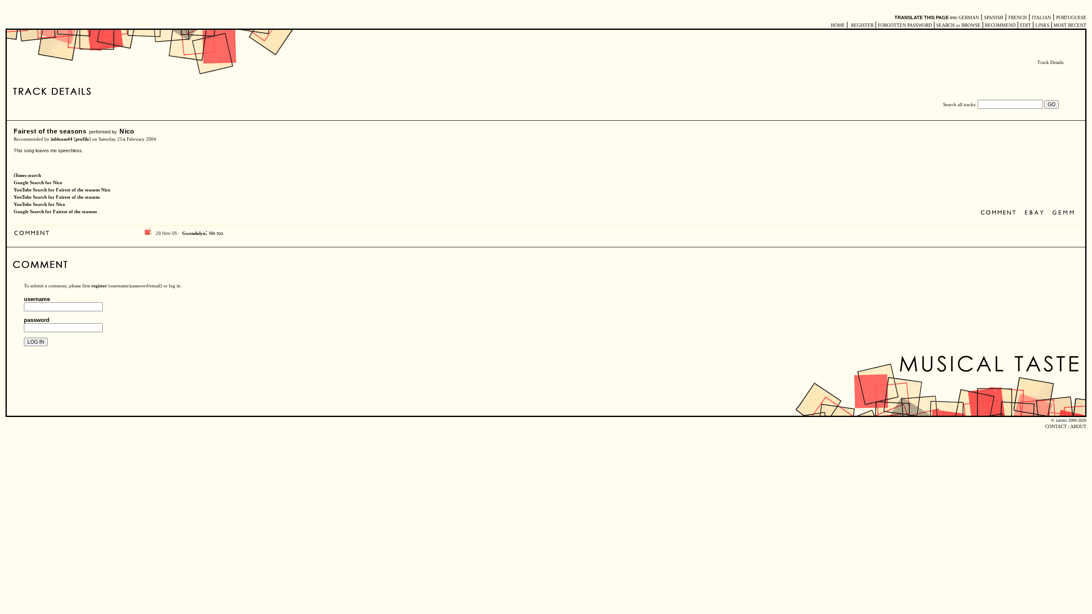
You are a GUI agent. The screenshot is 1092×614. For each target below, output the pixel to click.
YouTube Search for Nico (39, 204)
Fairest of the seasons (50, 131)
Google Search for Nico (38, 182)
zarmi (1061, 420)
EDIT (1025, 25)
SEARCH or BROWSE (958, 25)
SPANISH (993, 17)
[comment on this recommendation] (1000, 213)
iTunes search (27, 175)
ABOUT (1078, 426)
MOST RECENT (1069, 25)
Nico (126, 131)
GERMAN (968, 17)
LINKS (1042, 25)
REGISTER (862, 25)
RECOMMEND (1000, 25)
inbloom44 (62, 139)
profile (82, 139)
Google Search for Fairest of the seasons (55, 211)
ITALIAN (1041, 17)
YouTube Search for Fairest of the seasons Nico (62, 190)
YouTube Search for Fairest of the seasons (57, 197)
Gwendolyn (194, 233)
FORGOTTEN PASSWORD (905, 25)
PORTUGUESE (1071, 17)
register (99, 286)
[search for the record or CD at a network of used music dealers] (1063, 213)
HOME (838, 25)
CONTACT (1056, 426)
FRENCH (1017, 17)
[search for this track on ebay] (1034, 213)
